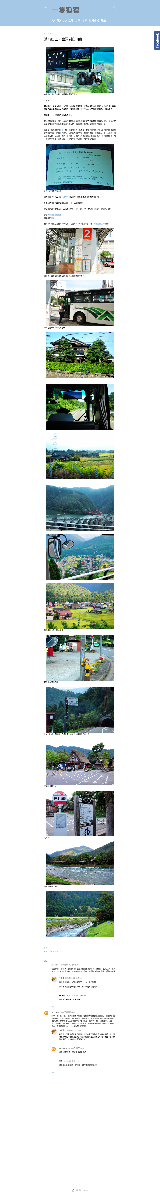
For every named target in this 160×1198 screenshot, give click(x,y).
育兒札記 (94, 20)
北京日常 (57, 20)
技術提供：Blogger (82, 1190)
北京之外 (68, 20)
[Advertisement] (80, 1132)
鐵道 (103, 20)
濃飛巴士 (66, 197)
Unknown (56, 1012)
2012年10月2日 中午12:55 (77, 995)
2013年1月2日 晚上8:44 (73, 1030)
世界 (84, 20)
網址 (52, 218)
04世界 (51, 951)
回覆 (53, 1007)
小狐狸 (61, 978)
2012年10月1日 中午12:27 (69, 965)
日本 (56, 951)
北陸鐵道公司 (99, 224)
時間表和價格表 (55, 215)
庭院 (61, 130)
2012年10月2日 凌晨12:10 (73, 978)
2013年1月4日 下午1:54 (76, 1048)
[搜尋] (114, 7)
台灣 (77, 20)
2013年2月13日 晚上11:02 (72, 1061)
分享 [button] (45, 948)
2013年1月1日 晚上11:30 (68, 1012)
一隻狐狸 (66, 10)
